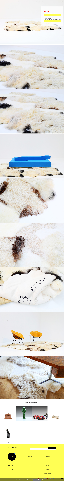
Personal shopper (47, 464)
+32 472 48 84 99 (13, 465)
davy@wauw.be (13, 466)
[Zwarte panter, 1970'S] (8, 432)
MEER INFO (8, 442)
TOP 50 (36, 1)
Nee (38, 479)
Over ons (47, 465)
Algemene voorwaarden (47, 466)
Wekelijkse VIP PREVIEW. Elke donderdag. (17, 448)
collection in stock (29, 1)
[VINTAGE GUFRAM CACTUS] (24, 413)
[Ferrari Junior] (39, 413)
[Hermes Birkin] (8, 413)
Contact (43, 1)
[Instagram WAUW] (12, 469)
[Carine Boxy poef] (55, 413)
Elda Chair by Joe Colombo (47, 473)
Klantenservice (48, 470)
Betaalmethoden (47, 469)
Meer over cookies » (44, 479)
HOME (18, 1)
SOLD (39, 1)
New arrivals (23, 1)
